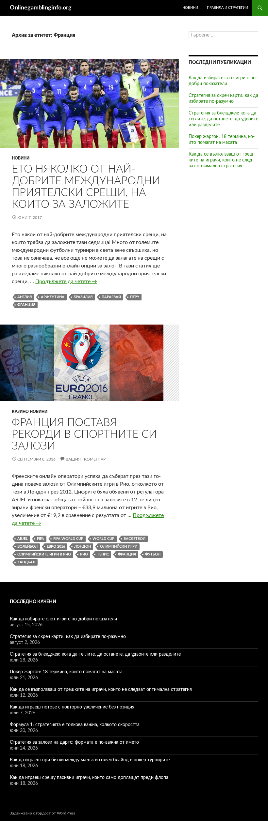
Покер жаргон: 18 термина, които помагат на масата (66, 672)
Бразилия (83, 297)
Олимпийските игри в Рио (44, 554)
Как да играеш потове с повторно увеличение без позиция (72, 707)
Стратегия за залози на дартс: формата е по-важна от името (74, 742)
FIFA (40, 538)
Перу (134, 297)
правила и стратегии (227, 7)
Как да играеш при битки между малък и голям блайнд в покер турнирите (90, 760)
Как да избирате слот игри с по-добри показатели (63, 619)
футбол (152, 554)
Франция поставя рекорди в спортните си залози (84, 434)
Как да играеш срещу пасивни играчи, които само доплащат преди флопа (89, 777)
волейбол (27, 546)
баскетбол (134, 538)
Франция (26, 305)
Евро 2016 (56, 546)
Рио (84, 554)
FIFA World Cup (68, 538)
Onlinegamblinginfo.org (41, 8)
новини (190, 7)
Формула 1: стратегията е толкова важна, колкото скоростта (75, 724)
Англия (24, 297)
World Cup (103, 538)
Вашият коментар (86, 459)
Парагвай (111, 297)
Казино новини (29, 412)
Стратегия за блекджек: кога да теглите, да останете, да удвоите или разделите (223, 119)
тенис (103, 554)
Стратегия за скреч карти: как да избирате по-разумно (68, 636)
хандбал (26, 562)
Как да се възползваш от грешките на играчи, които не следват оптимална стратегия (222, 160)
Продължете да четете (66, 281)
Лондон (82, 546)
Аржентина (52, 297)
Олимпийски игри (118, 546)
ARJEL (22, 538)
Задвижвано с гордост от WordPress (42, 813)
